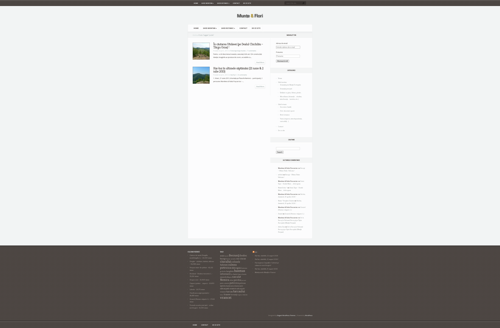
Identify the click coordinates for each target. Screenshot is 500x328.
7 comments (251, 51)
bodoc (243, 255)
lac (232, 274)
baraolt (226, 256)
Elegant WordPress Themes (286, 315)
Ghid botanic (223, 3)
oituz (231, 280)
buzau (228, 259)
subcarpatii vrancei (228, 288)
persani (244, 280)
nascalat (236, 276)
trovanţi (234, 294)
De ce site (247, 3)
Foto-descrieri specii (287, 111)
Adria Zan (281, 227)
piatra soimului (224, 283)
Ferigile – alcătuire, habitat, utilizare (202, 261)
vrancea (245, 295)
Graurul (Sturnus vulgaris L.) (294, 214)
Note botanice (285, 115)
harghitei (230, 271)
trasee (227, 294)
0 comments (242, 75)
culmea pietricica (228, 266)
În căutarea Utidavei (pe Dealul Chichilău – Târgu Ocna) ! (238, 45)
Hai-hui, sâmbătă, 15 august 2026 (266, 269)
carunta (233, 259)
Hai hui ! (233, 75)
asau (222, 255)
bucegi (223, 258)
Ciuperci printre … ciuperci (199, 283)
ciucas (243, 258)
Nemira (224, 280)
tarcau (229, 291)
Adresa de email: (282, 43)
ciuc (237, 258)
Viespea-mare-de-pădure (198, 267)
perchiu (237, 280)
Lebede (192, 289)
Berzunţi (234, 255)
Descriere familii (285, 107)
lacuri (235, 274)
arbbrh (280, 175)
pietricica (234, 283)
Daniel (280, 214)
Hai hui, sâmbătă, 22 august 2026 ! (267, 259)
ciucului (225, 261)
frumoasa (244, 268)
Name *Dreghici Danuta (286, 201)
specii (222, 285)
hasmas (239, 271)
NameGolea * (282, 188)
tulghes (240, 295)
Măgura (229, 277)
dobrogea (235, 267)
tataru (221, 295)
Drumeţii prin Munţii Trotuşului (290, 85)
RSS (256, 252)
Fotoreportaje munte (237, 51)
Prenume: (279, 52)
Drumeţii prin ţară (286, 89)
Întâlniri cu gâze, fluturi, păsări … (291, 93)
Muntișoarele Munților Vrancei (265, 272)
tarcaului (239, 291)
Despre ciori (194, 280)
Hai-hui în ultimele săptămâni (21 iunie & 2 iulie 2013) (238, 69)
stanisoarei (238, 286)
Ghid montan (207, 3)
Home (196, 3)
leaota (244, 274)
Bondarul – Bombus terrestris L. (201, 274)
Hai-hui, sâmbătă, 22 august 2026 (266, 256)
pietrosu (242, 283)
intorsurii (225, 274)
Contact (236, 3)
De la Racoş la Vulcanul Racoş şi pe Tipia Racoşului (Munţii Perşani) (291, 220)
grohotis (223, 271)
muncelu (223, 277)
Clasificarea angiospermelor (199, 293)
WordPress (308, 315)
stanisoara (229, 286)
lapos (240, 274)
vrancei (226, 297)
